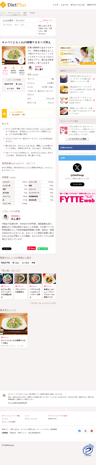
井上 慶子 (16, 219)
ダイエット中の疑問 (8, 422)
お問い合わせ (14, 429)
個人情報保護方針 (34, 433)
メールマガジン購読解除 (48, 429)
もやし (46, 28)
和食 (18, 88)
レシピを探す (8, 20)
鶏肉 (39, 25)
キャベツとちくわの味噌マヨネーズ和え (13, 15)
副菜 (25, 13)
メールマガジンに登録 (77, 139)
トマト (40, 31)
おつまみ (10, 88)
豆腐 (45, 31)
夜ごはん (19, 84)
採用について (22, 433)
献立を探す (20, 20)
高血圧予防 (8, 84)
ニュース (64, 5)
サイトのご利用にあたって (30, 429)
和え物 (32, 13)
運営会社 (13, 433)
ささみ (44, 25)
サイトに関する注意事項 (16, 403)
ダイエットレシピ (78, 5)
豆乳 (50, 28)
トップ (55, 5)
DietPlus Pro (52, 419)
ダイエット (42, 33)
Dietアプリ (91, 5)
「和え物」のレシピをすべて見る (43, 303)
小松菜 (40, 28)
